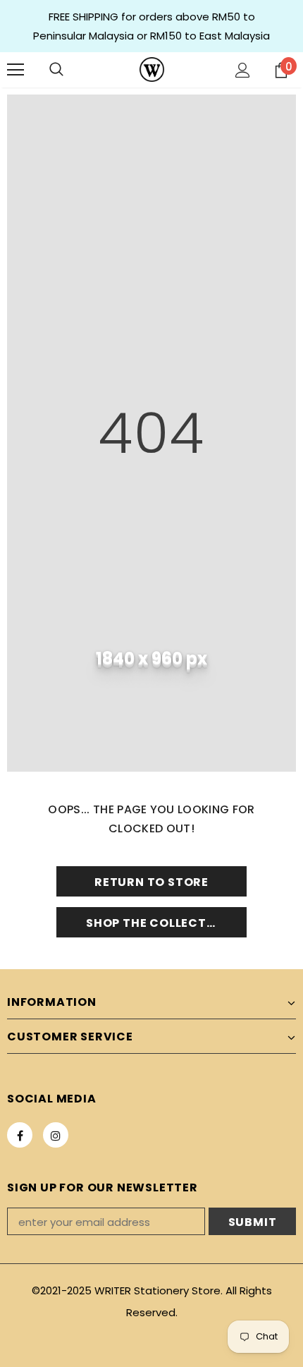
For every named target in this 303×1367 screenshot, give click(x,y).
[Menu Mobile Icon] (15, 69)
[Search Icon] (56, 70)
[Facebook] (19, 1135)
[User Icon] (242, 70)
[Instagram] (55, 1135)
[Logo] (152, 69)
